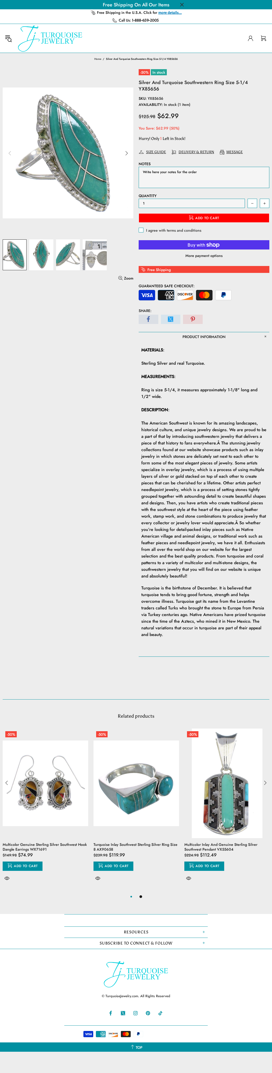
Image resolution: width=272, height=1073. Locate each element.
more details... (170, 12)
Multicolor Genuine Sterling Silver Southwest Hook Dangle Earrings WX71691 (45, 847)
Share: (145, 310)
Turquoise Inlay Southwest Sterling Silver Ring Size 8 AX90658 (135, 847)
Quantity (147, 195)
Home (97, 59)
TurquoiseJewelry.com (50, 38)
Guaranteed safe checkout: (166, 286)
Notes (145, 163)
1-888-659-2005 (145, 20)
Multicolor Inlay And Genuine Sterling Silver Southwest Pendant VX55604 (220, 847)
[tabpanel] (45, 811)
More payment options (204, 255)
